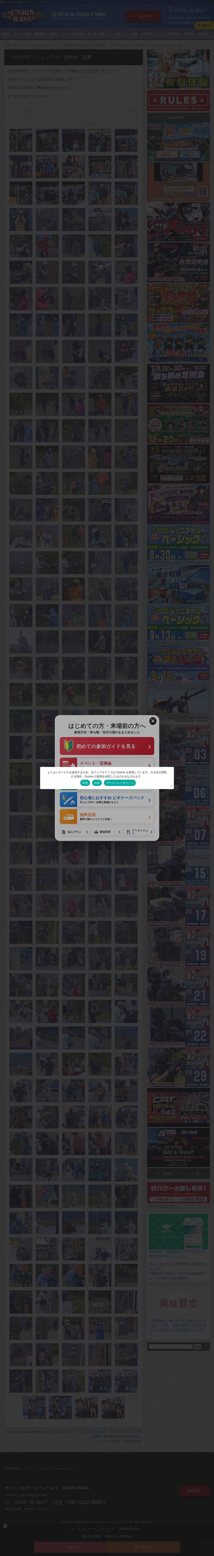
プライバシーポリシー (120, 782)
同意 (85, 782)
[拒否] (171, 786)
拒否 (97, 782)
